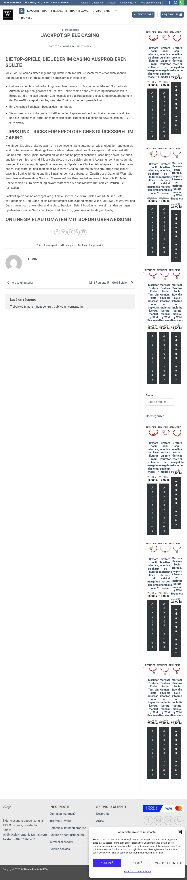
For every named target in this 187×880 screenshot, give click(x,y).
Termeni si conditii (61, 842)
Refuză (137, 863)
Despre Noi (97, 2)
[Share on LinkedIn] (84, 232)
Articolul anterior (22, 282)
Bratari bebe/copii (54, 10)
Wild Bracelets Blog (151, 2)
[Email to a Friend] (70, 232)
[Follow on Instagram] (175, 2)
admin (87, 46)
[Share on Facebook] (57, 232)
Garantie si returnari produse (67, 828)
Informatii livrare (60, 821)
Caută (149, 395)
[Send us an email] (168, 820)
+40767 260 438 (24, 839)
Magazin (111, 2)
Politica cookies (59, 849)
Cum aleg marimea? (62, 813)
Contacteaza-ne (128, 2)
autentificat (34, 306)
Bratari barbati (103, 10)
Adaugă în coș (152, 114)
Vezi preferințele (168, 863)
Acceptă (107, 863)
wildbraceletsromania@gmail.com (25, 834)
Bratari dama (78, 10)
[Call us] (181, 2)
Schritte (32, 78)
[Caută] (21, 11)
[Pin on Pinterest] (77, 232)
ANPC (100, 821)
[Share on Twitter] (64, 232)
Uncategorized (70, 30)
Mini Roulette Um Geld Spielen (109, 282)
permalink (98, 245)
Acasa (84, 2)
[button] (180, 832)
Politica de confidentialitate (137, 871)
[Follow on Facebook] (169, 2)
